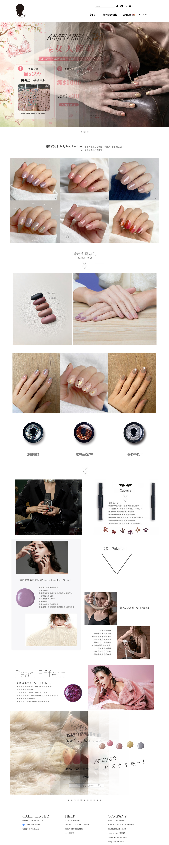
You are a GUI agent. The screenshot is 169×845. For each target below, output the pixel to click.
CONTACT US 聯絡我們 (32, 825)
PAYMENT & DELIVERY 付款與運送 (77, 825)
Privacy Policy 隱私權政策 (116, 842)
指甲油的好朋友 (110, 15)
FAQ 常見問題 (69, 833)
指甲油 (93, 15)
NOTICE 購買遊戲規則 (72, 820)
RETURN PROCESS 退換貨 (74, 829)
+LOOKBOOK (144, 15)
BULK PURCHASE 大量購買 (117, 829)
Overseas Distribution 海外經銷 (117, 837)
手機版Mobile (35, 829)
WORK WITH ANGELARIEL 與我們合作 (121, 825)
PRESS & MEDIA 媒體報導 (116, 833)
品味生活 (127, 15)
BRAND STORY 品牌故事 (116, 820)
